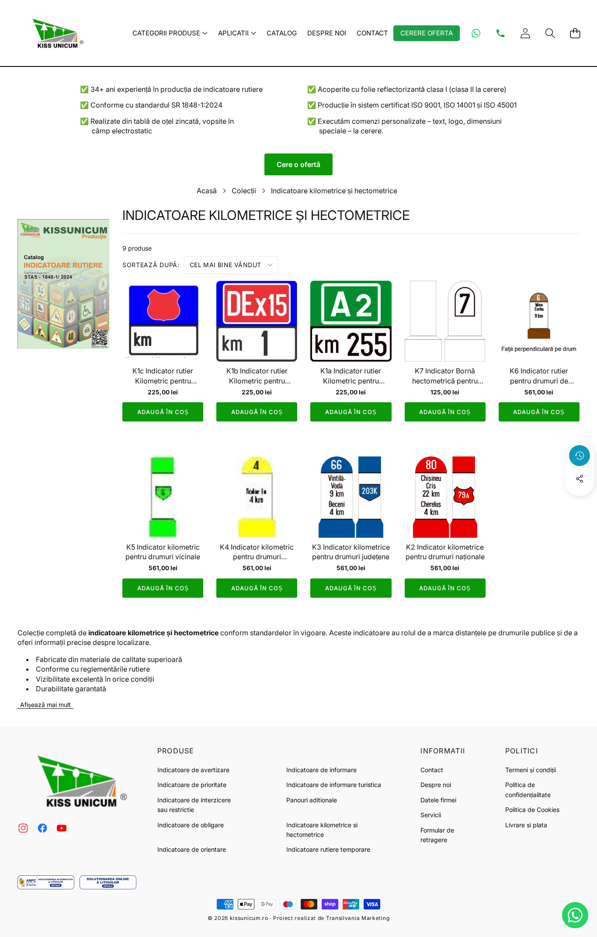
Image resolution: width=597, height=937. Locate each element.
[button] (550, 33)
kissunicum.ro (249, 918)
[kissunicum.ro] (55, 33)
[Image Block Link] (45, 882)
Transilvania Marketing (357, 918)
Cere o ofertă (298, 164)
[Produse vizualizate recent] (579, 455)
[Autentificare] (525, 33)
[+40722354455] (500, 33)
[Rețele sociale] (579, 478)
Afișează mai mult (45, 704)
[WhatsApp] (476, 33)
